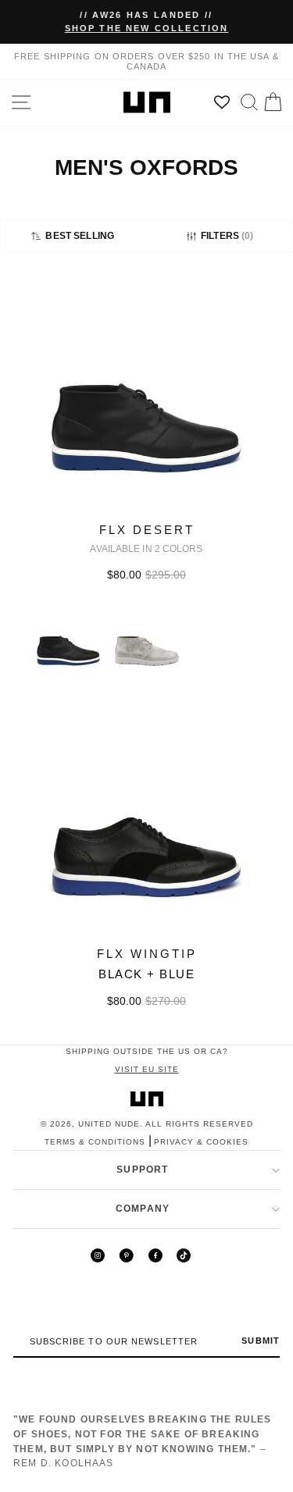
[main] (146, 661)
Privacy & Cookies (201, 1142)
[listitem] (146, 489)
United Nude (109, 1124)
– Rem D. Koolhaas (142, 1441)
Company (143, 1208)
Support (142, 1169)
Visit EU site (147, 1069)
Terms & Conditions (95, 1142)
